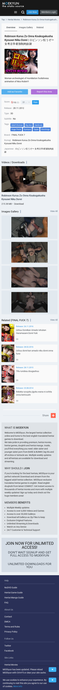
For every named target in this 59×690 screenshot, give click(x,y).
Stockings (45, 129)
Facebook (9, 651)
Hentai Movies (11, 665)
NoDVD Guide (10, 587)
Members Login (48, 12)
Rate (35, 102)
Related (40, 27)
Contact (8, 616)
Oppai (36, 129)
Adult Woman (17, 125)
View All (53, 211)
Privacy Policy (10, 631)
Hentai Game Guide (13, 592)
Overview (10, 27)
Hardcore (38, 125)
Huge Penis (16, 129)
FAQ (6, 602)
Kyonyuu (27, 129)
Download (19, 204)
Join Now (32, 12)
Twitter (7, 645)
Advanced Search (22, 12)
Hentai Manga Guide (14, 597)
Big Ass (28, 125)
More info (17, 686)
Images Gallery (26, 27)
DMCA (7, 621)
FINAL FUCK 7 (18, 135)
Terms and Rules (12, 626)
